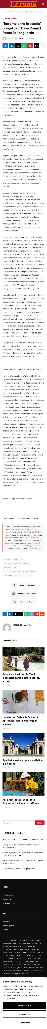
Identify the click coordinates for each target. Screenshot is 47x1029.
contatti (6, 930)
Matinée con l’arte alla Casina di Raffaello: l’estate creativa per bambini (20, 720)
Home (5, 12)
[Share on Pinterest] (30, 45)
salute (17, 575)
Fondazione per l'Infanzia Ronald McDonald (20, 571)
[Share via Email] (36, 45)
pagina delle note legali (33, 548)
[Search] (43, 4)
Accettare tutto (24, 1005)
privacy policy (8, 895)
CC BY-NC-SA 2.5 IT (31, 532)
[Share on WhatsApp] (24, 45)
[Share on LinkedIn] (12, 45)
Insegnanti (8, 575)
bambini (7, 560)
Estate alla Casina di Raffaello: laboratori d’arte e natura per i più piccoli (21, 678)
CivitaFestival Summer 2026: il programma (19, 869)
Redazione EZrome (17, 38)
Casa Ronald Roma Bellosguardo (16, 563)
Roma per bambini (10, 18)
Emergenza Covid (10, 567)
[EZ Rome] (23, 4)
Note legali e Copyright (19, 973)
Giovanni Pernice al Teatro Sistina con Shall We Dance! (23, 839)
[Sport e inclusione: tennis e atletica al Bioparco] (23, 744)
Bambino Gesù (18, 560)
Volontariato (27, 575)
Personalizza (24, 1014)
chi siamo (6, 921)
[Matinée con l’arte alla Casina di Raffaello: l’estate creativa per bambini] (23, 701)
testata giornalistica (10, 926)
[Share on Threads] (18, 45)
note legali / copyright (11, 903)
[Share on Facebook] (5, 45)
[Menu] (4, 4)
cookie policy (7, 899)
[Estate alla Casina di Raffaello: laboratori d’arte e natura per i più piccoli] (23, 658)
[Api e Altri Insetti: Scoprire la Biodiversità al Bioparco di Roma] (23, 784)
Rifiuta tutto (25, 1023)
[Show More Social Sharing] (42, 45)
